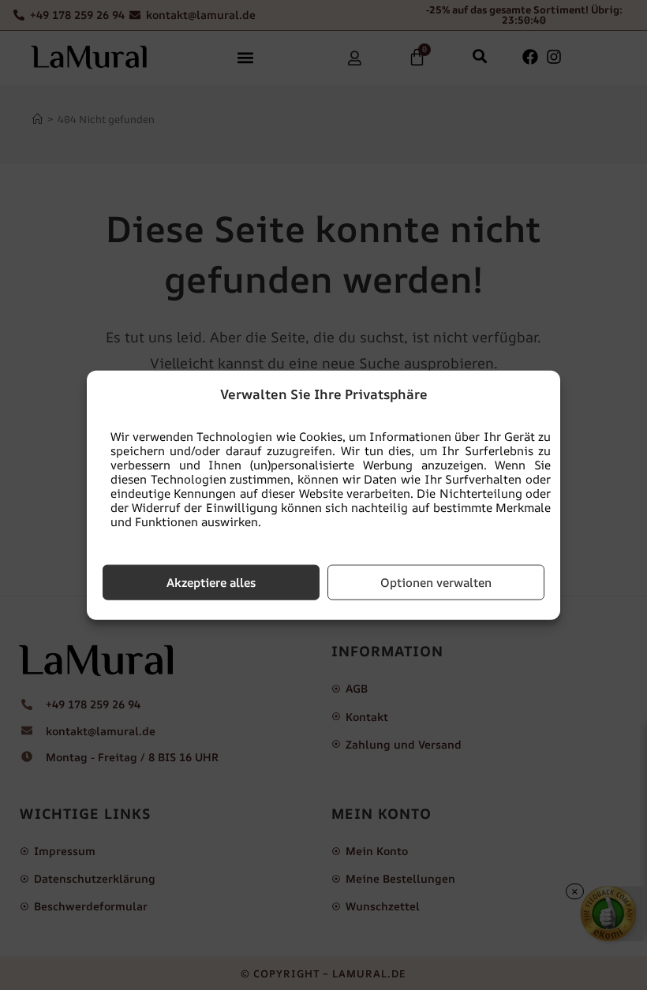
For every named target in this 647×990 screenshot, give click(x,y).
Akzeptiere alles (211, 581)
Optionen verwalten (436, 581)
